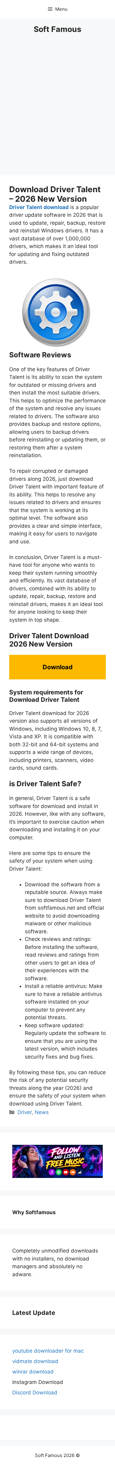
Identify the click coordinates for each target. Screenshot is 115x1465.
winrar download (33, 1372)
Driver (24, 1112)
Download (58, 667)
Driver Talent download (39, 207)
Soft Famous (57, 29)
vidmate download (35, 1361)
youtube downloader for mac (48, 1351)
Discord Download (34, 1392)
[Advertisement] (57, 108)
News (42, 1112)
